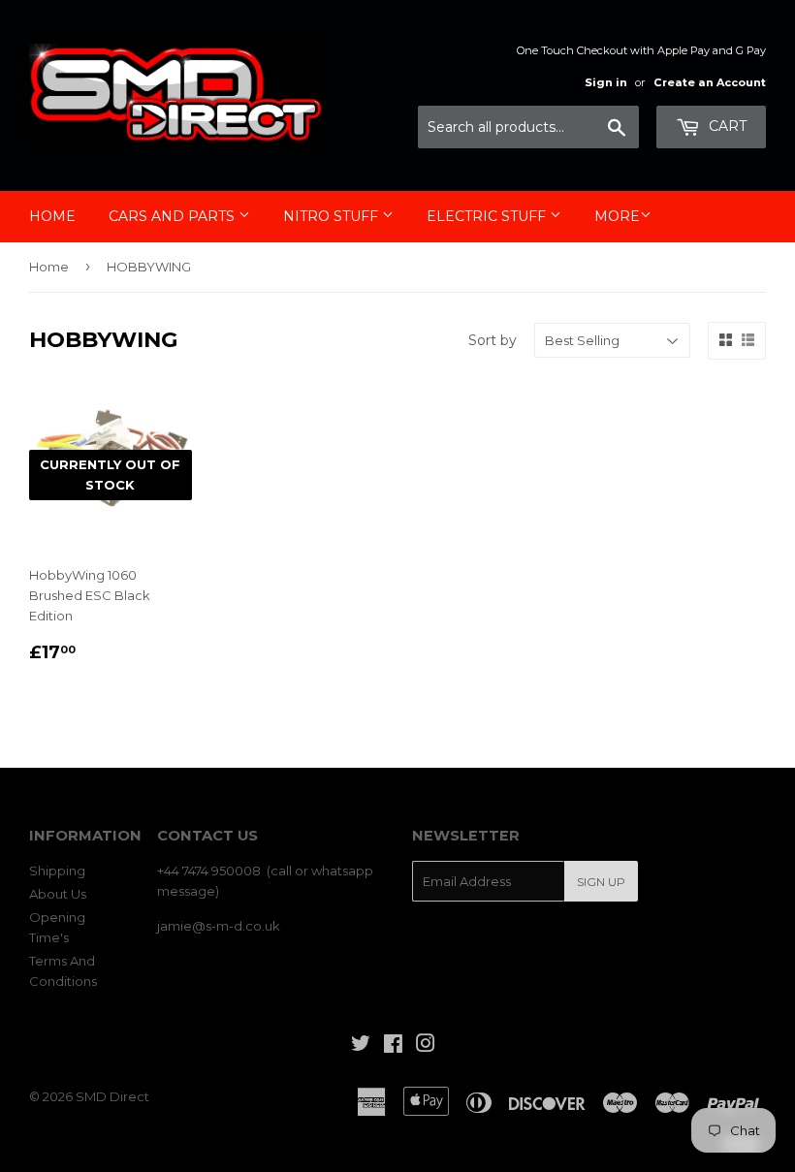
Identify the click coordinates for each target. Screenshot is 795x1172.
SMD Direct (112, 1096)
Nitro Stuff (332, 216)
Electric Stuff (488, 216)
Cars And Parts (173, 216)
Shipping (57, 870)
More (617, 216)
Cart (726, 126)
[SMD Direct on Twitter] (360, 1046)
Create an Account (709, 82)
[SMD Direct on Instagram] (425, 1046)
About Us (57, 894)
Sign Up (601, 881)
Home (52, 216)
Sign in (606, 82)
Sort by (492, 340)
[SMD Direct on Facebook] (393, 1046)
